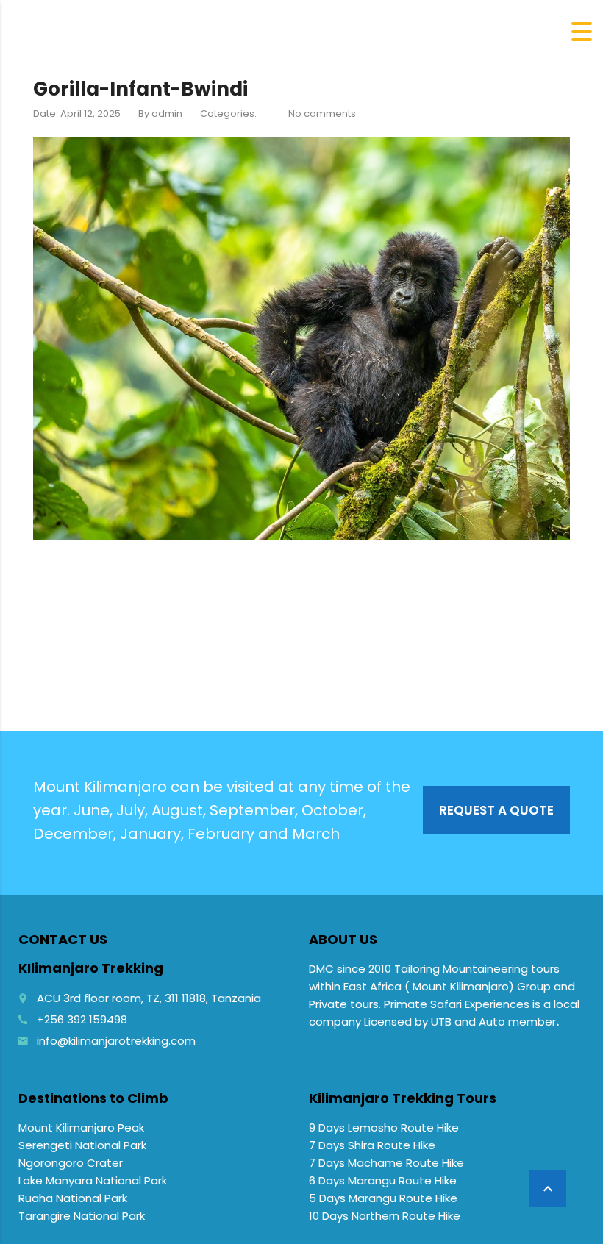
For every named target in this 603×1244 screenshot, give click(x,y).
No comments (322, 114)
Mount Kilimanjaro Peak (81, 1127)
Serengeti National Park (82, 1145)
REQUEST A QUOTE (496, 810)
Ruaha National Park (72, 1198)
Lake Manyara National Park (92, 1180)
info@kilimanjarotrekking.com (116, 1040)
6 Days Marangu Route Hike (383, 1180)
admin (166, 114)
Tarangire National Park (81, 1215)
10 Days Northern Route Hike (384, 1215)
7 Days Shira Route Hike (372, 1145)
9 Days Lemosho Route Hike (384, 1127)
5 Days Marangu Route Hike (383, 1198)
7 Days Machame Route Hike (386, 1162)
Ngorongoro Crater (70, 1162)
